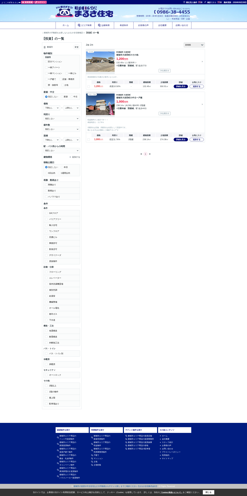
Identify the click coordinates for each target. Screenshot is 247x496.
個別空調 (53, 290)
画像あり (52, 184)
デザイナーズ (55, 255)
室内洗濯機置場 (56, 284)
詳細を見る (181, 86)
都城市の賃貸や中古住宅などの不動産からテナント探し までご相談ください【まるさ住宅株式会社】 (116, 486)
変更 (77, 47)
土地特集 (97, 465)
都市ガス (53, 314)
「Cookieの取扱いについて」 (171, 492)
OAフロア (53, 213)
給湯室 (52, 296)
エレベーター (55, 278)
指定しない (53, 96)
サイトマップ (167, 458)
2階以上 (52, 386)
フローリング (55, 272)
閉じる (209, 492)
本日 (66, 167)
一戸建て (52, 79)
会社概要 (165, 439)
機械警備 (53, 302)
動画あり (52, 190)
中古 (75, 96)
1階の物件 (53, 392)
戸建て (96, 455)
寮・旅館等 (53, 85)
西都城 (131, 65)
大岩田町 (127, 52)
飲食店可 (53, 249)
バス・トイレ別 (56, 353)
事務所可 (53, 243)
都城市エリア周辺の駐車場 (139, 449)
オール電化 (54, 308)
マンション (98, 458)
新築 (66, 96)
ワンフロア (54, 231)
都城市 (120, 52)
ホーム (165, 436)
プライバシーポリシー (171, 452)
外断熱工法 (54, 343)
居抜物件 (53, 261)
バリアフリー (55, 219)
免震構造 (53, 331)
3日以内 (51, 173)
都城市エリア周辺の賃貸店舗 (140, 436)
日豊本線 (122, 65)
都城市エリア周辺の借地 (138, 445)
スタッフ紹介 (167, 442)
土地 (66, 85)
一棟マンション (55, 73)
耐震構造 (53, 337)
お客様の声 (166, 445)
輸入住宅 (53, 225)
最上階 (52, 398)
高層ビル (53, 237)
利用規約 (165, 455)
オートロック (55, 375)
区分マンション (55, 61)
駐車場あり (54, 404)
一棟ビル (72, 73)
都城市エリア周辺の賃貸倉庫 (140, 442)
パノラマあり (54, 196)
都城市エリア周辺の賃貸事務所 (141, 439)
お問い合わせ (167, 449)
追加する (196, 86)
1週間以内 (65, 173)
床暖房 (52, 364)
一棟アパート (54, 67)
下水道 (52, 320)
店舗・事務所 (68, 79)
